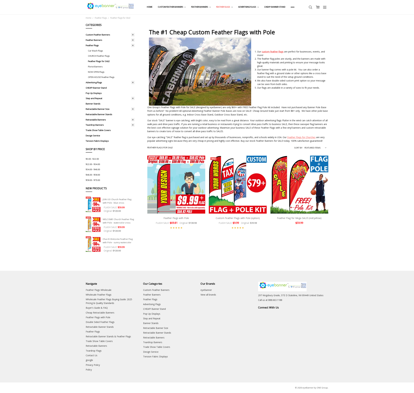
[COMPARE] (199, 161)
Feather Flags (223, 7)
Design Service (93, 135)
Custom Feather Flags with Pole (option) (238, 218)
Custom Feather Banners (170, 7)
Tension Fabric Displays (97, 140)
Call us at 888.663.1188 (270, 300)
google (89, 360)
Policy (89, 369)
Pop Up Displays (94, 93)
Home (150, 7)
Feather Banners (199, 7)
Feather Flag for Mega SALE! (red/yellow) (299, 218)
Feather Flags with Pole (176, 218)
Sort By (298, 147)
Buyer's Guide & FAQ (97, 307)
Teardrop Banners (95, 124)
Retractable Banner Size (97, 109)
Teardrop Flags (94, 350)
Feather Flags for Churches (301, 137)
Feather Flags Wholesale (98, 289)
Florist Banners (95, 66)
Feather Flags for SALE (99, 61)
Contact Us (91, 355)
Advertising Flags (247, 7)
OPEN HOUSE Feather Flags (101, 77)
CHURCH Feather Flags (99, 55)
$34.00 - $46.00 (93, 169)
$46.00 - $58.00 (93, 174)
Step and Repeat (94, 98)
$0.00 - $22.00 (92, 158)
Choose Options (176, 206)
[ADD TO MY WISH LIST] (199, 166)
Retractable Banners (96, 119)
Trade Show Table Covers (98, 130)
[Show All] (292, 7)
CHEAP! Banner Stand (274, 7)
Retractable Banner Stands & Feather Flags (108, 336)
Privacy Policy (93, 364)
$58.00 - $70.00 (93, 180)
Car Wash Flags (95, 50)
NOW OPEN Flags (96, 71)
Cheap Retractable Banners (100, 312)
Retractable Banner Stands (99, 114)
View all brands (208, 294)
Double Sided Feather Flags (100, 322)
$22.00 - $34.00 (93, 164)
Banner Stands (93, 103)
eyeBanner (206, 289)
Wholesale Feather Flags (98, 294)
